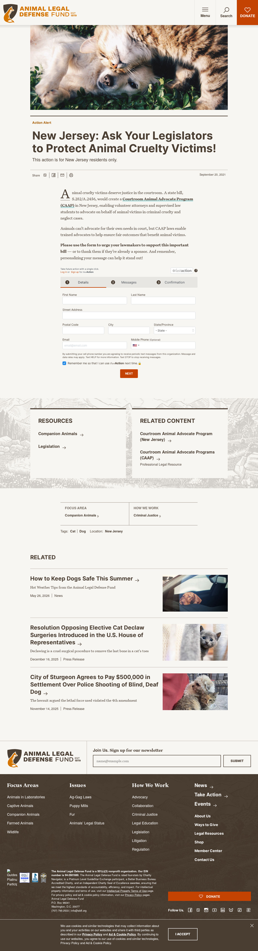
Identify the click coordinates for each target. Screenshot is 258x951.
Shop (199, 842)
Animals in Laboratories (26, 796)
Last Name (138, 294)
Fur (72, 814)
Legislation (140, 831)
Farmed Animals (20, 822)
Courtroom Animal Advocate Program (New (176, 436)
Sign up (75, 272)
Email (65, 339)
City (110, 324)
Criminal (146, 515)
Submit (237, 761)
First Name (69, 294)
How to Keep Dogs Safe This (82, 578)
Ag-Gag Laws (81, 796)
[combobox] (135, 345)
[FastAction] (182, 271)
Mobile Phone (145, 339)
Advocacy (140, 796)
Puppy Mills (79, 805)
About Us (203, 816)
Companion (58, 433)
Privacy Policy (92, 934)
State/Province (163, 324)
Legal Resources (209, 833)
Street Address (72, 309)
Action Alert (41, 123)
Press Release (73, 659)
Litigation (139, 840)
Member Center (208, 851)
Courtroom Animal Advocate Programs (177, 455)
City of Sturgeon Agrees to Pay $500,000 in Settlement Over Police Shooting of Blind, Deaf (94, 684)
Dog (82, 531)
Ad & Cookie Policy (122, 934)
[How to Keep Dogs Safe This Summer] (195, 593)
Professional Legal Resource (161, 464)
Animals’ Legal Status (87, 822)
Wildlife (13, 831)
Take (209, 794)
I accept (186, 934)
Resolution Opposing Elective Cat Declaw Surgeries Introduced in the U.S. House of (87, 635)
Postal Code (70, 324)
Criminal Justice (145, 814)
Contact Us (204, 860)
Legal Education (145, 822)
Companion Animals (23, 814)
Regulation (140, 849)
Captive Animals (20, 805)
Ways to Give (206, 825)
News (58, 595)
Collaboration (142, 805)
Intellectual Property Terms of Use (127, 891)
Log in (63, 272)
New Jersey (114, 531)
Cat (72, 531)
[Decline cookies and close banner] (252, 926)
